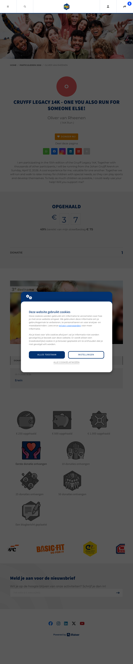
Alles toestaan (46, 354)
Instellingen (86, 354)
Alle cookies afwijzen (66, 362)
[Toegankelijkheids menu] (129, 4)
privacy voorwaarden (70, 325)
